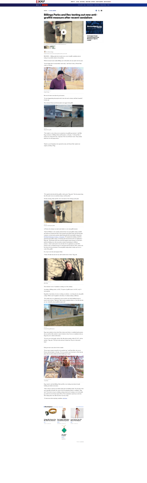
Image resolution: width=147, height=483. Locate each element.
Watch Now (107, 1)
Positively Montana (90, 5)
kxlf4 (37, 5)
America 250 (80, 5)
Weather (88, 1)
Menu (72, 1)
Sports (93, 1)
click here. (65, 398)
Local (77, 1)
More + (109, 5)
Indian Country (97, 5)
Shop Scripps (99, 1)
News (85, 5)
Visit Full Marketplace (80, 406)
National (82, 1)
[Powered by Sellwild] (82, 441)
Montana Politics (103, 5)
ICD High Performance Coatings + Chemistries (54, 237)
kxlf (40, 5)
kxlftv (39, 5)
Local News (52, 10)
